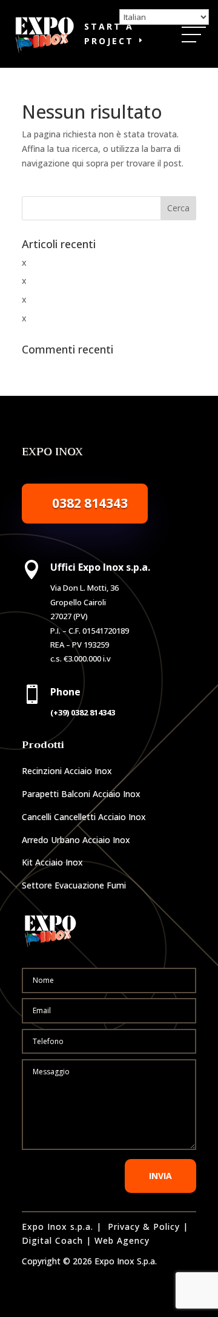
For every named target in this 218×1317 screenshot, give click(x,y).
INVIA (160, 1175)
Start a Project (109, 34)
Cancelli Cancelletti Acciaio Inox (84, 817)
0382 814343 (90, 502)
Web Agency (122, 1240)
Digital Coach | (56, 1240)
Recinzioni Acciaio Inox (67, 771)
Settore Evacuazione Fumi (74, 885)
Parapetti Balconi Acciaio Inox (81, 794)
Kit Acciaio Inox (52, 862)
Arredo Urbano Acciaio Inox (76, 840)
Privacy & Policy (144, 1226)
